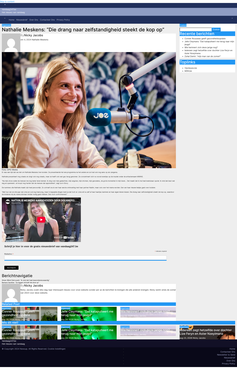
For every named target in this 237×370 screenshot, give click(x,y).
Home (11, 20)
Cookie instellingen (56, 349)
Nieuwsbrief (21, 20)
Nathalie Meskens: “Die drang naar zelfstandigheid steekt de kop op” (83, 30)
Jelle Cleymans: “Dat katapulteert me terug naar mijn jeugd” (87, 313)
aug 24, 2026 (8, 319)
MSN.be (188, 71)
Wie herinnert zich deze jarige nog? (145, 311)
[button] (4, 18)
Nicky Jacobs (33, 35)
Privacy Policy (63, 20)
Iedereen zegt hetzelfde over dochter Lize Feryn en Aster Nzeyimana (206, 331)
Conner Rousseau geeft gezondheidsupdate (18, 313)
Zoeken (183, 25)
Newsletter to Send (226, 354)
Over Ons (33, 20)
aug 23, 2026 (186, 338)
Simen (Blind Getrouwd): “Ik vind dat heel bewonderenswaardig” (25, 280)
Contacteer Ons (47, 20)
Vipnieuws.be (191, 68)
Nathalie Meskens (40, 39)
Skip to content (7, 1)
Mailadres (8, 254)
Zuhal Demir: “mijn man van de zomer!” (203, 56)
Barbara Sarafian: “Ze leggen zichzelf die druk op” (20, 283)
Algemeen (6, 25)
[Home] (7, 18)
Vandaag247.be (9, 9)
